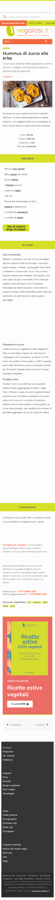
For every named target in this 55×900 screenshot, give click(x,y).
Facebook (8, 879)
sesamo (8, 206)
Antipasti (7, 773)
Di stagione (8, 831)
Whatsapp (21, 876)
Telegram (33, 876)
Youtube (18, 879)
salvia (20, 217)
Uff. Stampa (9, 755)
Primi (5, 777)
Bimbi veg (8, 827)
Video (5, 811)
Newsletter (9, 876)
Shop (5, 861)
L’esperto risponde (12, 844)
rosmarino (22, 212)
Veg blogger (8, 793)
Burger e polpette (11, 785)
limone (9, 185)
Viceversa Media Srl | (40, 891)
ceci (29, 602)
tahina (15, 179)
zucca (13, 174)
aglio (18, 190)
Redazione (8, 751)
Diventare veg (10, 823)
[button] (20, 704)
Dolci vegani (9, 789)
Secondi (7, 781)
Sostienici (29, 879)
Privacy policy (43, 879)
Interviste (7, 853)
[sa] (5, 17)
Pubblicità (7, 760)
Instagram (44, 876)
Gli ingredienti (9, 819)
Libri (5, 857)
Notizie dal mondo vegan (15, 849)
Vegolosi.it (8, 77)
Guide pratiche (10, 815)
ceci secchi (19, 169)
